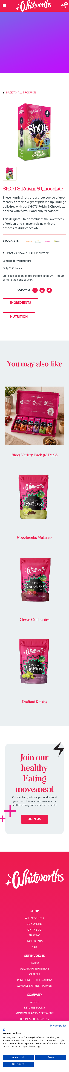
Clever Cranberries (34, 620)
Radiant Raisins (34, 702)
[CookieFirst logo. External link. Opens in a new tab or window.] (4, 1029)
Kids (34, 947)
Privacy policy (58, 1026)
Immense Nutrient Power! (34, 986)
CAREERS (34, 974)
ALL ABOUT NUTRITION (34, 969)
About (34, 1002)
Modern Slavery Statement (34, 1013)
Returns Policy (34, 1008)
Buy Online (34, 924)
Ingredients (35, 941)
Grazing (34, 935)
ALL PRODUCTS (34, 918)
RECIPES (34, 963)
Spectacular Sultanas (34, 537)
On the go (34, 930)
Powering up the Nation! (34, 980)
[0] (63, 6)
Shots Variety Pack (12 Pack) (35, 455)
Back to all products (21, 93)
